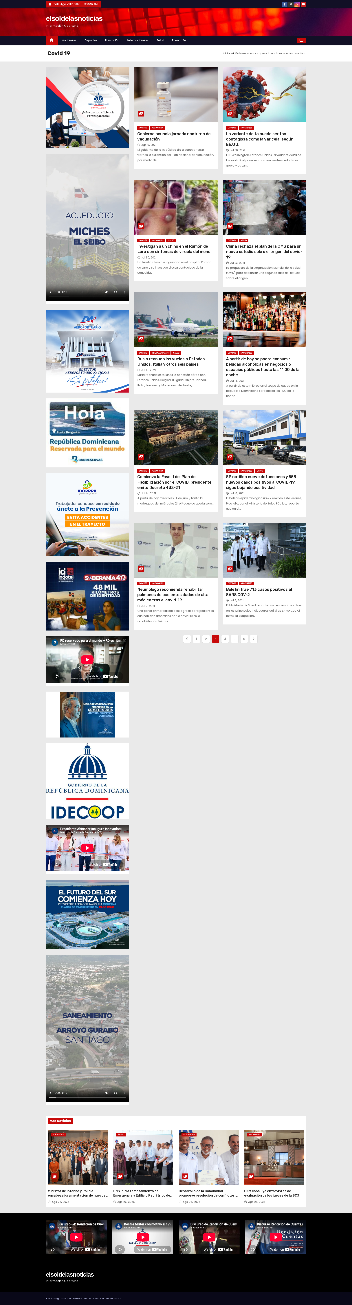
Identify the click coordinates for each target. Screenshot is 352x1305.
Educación (112, 40)
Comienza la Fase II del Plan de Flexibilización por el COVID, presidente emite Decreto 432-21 (174, 482)
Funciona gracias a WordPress (64, 1298)
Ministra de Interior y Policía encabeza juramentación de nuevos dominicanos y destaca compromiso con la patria (77, 1197)
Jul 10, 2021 (237, 493)
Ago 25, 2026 (256, 1202)
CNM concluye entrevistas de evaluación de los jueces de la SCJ (271, 1193)
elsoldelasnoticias (74, 18)
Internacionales (138, 40)
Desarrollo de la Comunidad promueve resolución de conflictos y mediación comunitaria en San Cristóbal (208, 1197)
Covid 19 (143, 127)
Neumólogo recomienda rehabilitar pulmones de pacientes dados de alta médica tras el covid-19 (172, 595)
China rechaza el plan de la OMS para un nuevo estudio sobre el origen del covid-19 (264, 252)
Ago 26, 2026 (60, 1202)
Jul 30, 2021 (237, 150)
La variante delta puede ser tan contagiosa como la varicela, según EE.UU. (259, 139)
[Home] (52, 40)
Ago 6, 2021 (148, 145)
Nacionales (69, 40)
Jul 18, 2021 (148, 370)
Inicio (226, 53)
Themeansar (113, 1298)
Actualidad (58, 1134)
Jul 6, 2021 (237, 600)
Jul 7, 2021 (148, 606)
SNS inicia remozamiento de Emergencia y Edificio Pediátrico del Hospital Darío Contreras (142, 1195)
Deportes (91, 40)
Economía (179, 40)
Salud (160, 40)
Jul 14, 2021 (237, 381)
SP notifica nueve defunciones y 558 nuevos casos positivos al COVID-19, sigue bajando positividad (261, 482)
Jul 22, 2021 (237, 263)
